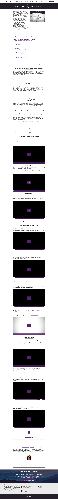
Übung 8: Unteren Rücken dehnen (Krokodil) (21, 56)
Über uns (40, 1)
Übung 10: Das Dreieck (18, 58)
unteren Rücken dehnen (32, 368)
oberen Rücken (32, 374)
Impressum (40, 487)
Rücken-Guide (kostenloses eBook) (39, 133)
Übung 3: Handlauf (17, 47)
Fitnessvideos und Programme (13, 489)
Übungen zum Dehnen (17, 54)
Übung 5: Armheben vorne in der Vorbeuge (21, 51)
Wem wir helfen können (25, 487)
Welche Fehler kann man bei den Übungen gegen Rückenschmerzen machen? (25, 39)
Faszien (15, 13)
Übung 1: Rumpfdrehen (18, 44)
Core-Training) (19, 29)
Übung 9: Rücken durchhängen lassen (20, 57)
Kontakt (40, 486)
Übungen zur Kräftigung (17, 48)
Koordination (16, 283)
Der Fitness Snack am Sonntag (26, 488)
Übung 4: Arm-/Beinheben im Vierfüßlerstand (21, 49)
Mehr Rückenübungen (29, 437)
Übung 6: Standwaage (18, 52)
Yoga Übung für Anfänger (18, 167)
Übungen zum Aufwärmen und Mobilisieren (20, 43)
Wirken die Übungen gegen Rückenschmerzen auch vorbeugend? (23, 40)
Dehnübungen (20, 90)
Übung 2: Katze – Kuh (18, 45)
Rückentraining (29, 4)
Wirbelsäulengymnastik (25, 447)
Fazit (14, 60)
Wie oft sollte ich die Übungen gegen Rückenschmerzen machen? (23, 37)
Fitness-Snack (26, 1)
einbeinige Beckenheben (34, 315)
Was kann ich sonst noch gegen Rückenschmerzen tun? (22, 41)
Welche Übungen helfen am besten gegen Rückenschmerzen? (23, 36)
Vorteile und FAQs (24, 491)
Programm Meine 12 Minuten (26, 486)
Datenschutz (41, 488)
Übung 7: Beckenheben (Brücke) (19, 53)
